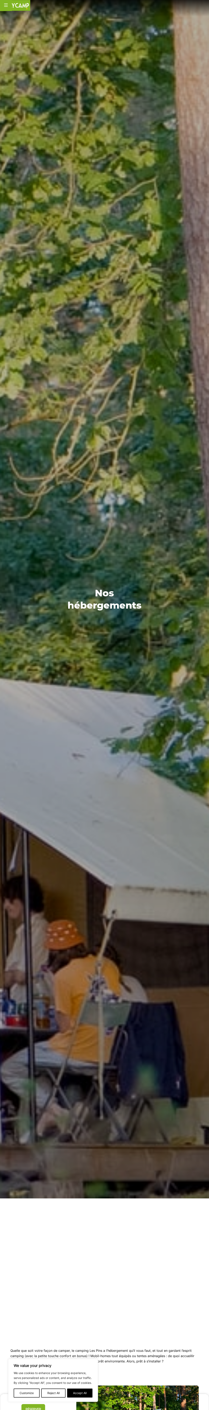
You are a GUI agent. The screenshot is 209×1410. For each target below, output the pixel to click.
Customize (27, 1393)
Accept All (80, 1393)
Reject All (53, 1393)
